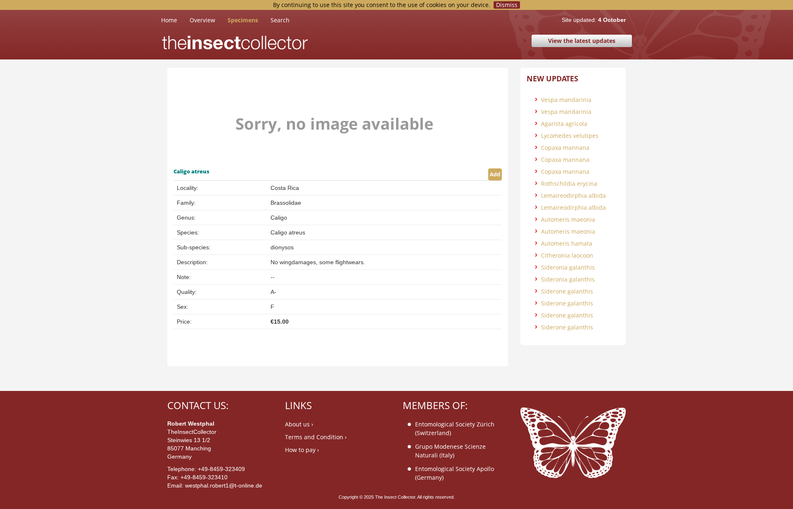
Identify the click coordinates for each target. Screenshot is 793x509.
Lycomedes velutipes (569, 136)
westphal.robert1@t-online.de (223, 485)
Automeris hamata (566, 243)
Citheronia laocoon (567, 255)
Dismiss (507, 5)
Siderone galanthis (567, 291)
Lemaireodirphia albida (573, 195)
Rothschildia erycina (569, 183)
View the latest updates (581, 41)
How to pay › (302, 450)
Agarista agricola (564, 124)
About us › (299, 424)
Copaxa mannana (565, 148)
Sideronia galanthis (568, 267)
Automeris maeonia (568, 219)
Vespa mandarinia (566, 100)
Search (280, 20)
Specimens (243, 20)
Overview (202, 20)
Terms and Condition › (316, 437)
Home (175, 20)
